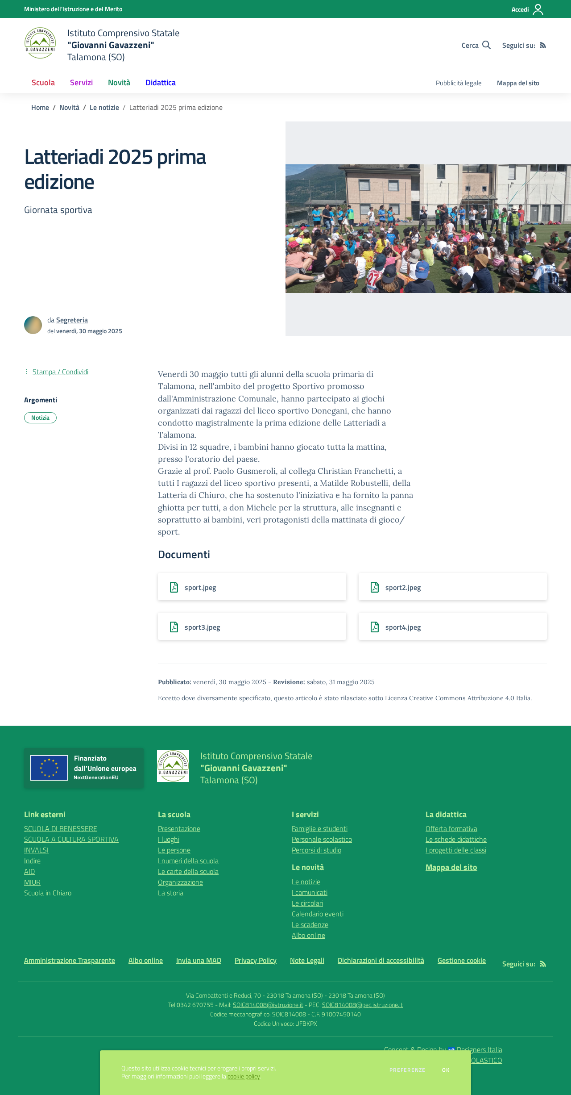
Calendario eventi (317, 913)
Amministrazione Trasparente (69, 960)
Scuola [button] (43, 82)
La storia (170, 892)
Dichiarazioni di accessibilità (381, 960)
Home (40, 107)
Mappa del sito (518, 83)
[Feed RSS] (543, 45)
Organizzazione (180, 882)
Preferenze (407, 1070)
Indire (32, 860)
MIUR (32, 882)
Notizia (40, 417)
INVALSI (36, 849)
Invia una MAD (198, 960)
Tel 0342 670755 (191, 1004)
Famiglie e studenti (320, 828)
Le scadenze (310, 924)
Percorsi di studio (316, 849)
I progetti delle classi (456, 849)
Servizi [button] (81, 82)
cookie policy (244, 1076)
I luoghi (168, 839)
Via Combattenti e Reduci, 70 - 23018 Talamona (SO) (254, 995)
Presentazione (179, 828)
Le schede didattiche (456, 839)
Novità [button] (119, 82)
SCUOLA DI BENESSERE (60, 828)
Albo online (308, 935)
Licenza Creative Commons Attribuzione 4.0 (449, 698)
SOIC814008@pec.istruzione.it (362, 1004)
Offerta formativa (451, 828)
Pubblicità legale (459, 83)
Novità (69, 107)
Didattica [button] (160, 82)
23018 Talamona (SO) (356, 995)
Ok (446, 1070)
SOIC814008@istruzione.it (268, 1004)
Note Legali (307, 960)
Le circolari (307, 903)
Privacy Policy (256, 960)
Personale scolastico (322, 839)
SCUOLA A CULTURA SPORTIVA (71, 839)
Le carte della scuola (188, 871)
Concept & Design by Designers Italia (443, 1049)
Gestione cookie (462, 960)
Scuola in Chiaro (47, 892)
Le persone (174, 849)
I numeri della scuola (188, 860)
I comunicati (309, 892)
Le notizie (104, 107)
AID (29, 871)
